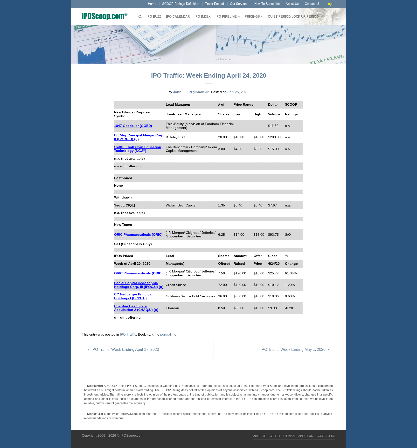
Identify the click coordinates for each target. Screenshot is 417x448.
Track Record (214, 4)
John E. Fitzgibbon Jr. (191, 92)
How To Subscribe (267, 4)
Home (152, 4)
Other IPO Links (282, 435)
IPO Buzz (153, 16)
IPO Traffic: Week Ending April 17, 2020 (124, 349)
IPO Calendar (178, 16)
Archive (259, 435)
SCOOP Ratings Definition (180, 4)
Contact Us (312, 4)
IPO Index (203, 16)
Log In (331, 4)
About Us (292, 4)
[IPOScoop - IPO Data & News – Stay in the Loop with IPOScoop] (106, 16)
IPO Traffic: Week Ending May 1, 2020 (294, 349)
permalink (167, 334)
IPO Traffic (128, 334)
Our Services (239, 4)
